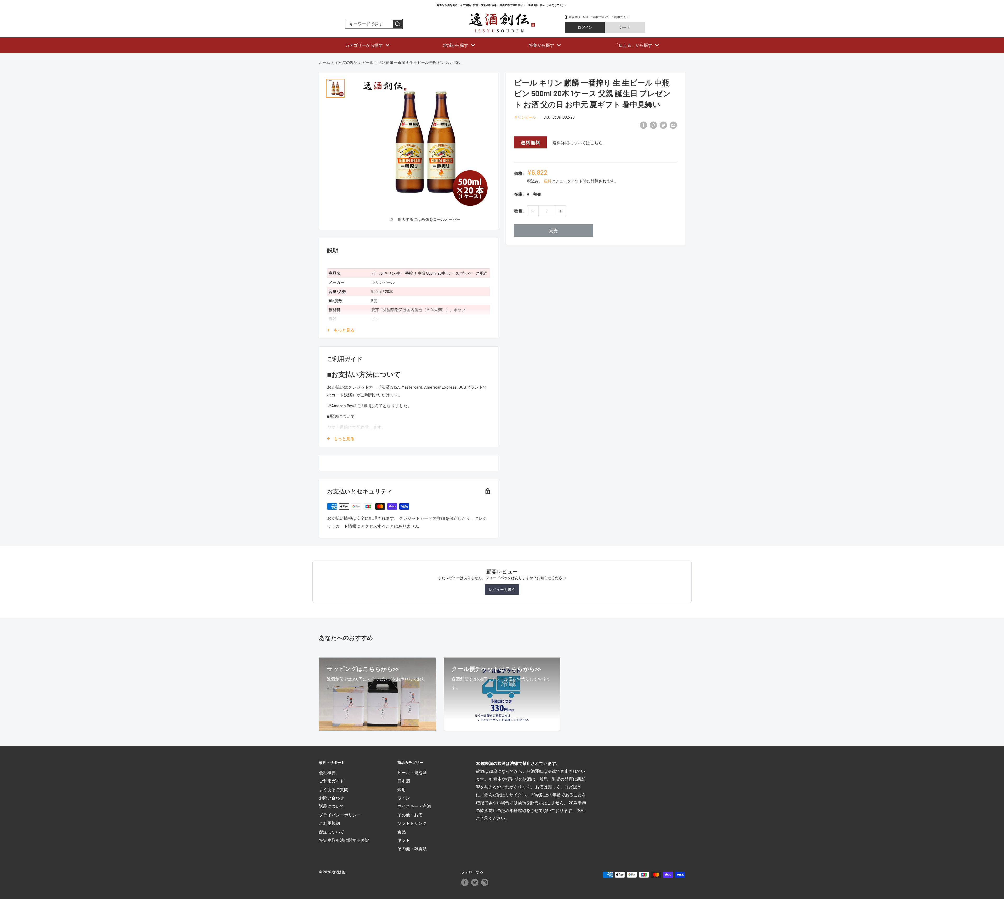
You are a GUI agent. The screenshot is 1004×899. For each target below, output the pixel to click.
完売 (553, 230)
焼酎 (401, 789)
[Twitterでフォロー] (474, 882)
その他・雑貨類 (412, 848)
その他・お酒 (410, 814)
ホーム (324, 62)
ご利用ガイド (620, 17)
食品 (401, 831)
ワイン (403, 797)
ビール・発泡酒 (412, 772)
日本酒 (403, 780)
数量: (519, 211)
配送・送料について (596, 17)
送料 (547, 180)
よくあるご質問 (333, 789)
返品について (331, 806)
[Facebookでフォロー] (465, 882)
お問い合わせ (331, 797)
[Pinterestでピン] (653, 125)
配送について (331, 831)
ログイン (585, 27)
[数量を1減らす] (532, 211)
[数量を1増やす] (560, 211)
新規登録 (574, 17)
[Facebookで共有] (643, 125)
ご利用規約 (329, 823)
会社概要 (327, 772)
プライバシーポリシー (340, 814)
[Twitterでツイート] (663, 125)
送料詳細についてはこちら (577, 142)
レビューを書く (502, 589)
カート (624, 27)
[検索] (397, 23)
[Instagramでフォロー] (484, 882)
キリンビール (525, 117)
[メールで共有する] (673, 125)
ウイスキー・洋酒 (414, 806)
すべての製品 (346, 62)
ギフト (403, 840)
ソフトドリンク (412, 823)
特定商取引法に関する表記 (344, 840)
